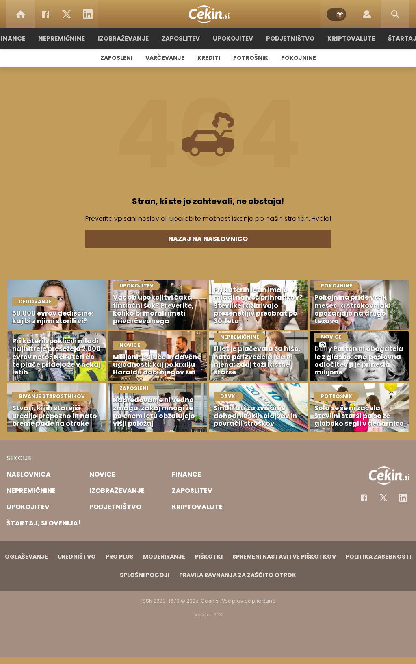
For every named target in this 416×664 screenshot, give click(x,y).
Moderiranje (164, 557)
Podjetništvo (290, 38)
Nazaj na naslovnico (208, 239)
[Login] (367, 14)
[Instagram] (403, 497)
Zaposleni (116, 58)
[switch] (336, 14)
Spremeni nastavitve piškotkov (284, 557)
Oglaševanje (26, 557)
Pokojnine (298, 58)
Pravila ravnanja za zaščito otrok (237, 575)
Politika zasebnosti (378, 557)
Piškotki (209, 557)
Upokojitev (233, 38)
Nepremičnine (61, 38)
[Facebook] (45, 14)
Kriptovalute (351, 38)
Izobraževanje (123, 38)
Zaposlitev (181, 38)
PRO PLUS (119, 557)
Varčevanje (164, 58)
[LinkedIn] (87, 14)
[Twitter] (66, 14)
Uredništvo (77, 557)
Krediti (208, 58)
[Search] (395, 14)
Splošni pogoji (144, 575)
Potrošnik (250, 58)
